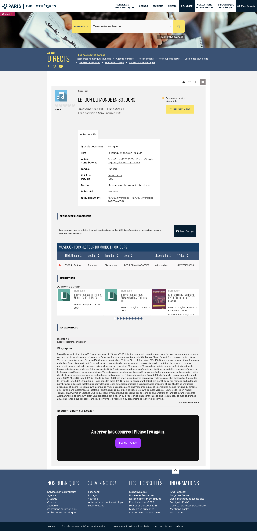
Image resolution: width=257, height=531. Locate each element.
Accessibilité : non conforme (169, 526)
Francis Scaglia (115, 109)
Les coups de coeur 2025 (143, 505)
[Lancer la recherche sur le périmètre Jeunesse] (179, 26)
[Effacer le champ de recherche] (171, 26)
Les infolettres (96, 505)
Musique (52, 498)
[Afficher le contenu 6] (129, 318)
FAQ (172, 492)
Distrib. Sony (96, 113)
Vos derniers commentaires (145, 512)
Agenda (51, 495)
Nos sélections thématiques (145, 498)
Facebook (93, 492)
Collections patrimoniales (61, 509)
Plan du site (176, 512)
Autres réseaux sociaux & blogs (105, 502)
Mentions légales (179, 509)
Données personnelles (194, 505)
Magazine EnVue (179, 495)
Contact (181, 492)
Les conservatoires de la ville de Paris (130, 526)
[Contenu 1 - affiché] (115, 318)
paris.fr (51, 526)
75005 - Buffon (73, 265)
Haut (175, 470)
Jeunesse (52, 505)
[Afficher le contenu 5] (127, 318)
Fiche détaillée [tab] (88, 134)
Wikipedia (193, 402)
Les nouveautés (137, 492)
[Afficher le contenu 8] (135, 318)
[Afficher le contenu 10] (141, 318)
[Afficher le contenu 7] (132, 318)
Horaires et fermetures (142, 495)
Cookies (174, 505)
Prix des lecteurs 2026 (141, 502)
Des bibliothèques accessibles (187, 498)
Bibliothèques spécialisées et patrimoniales (83, 526)
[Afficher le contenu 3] (121, 318)
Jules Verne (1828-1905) (91, 109)
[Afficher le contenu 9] (138, 318)
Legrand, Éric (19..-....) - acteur (124, 162)
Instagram (94, 495)
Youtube (93, 498)
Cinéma (51, 502)
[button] (246, 6)
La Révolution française (180, 314)
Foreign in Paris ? (179, 502)
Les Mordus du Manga (141, 509)
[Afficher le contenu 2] (118, 318)
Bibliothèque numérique (61, 512)
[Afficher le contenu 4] (124, 318)
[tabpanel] (119, 174)
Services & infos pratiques (61, 492)
